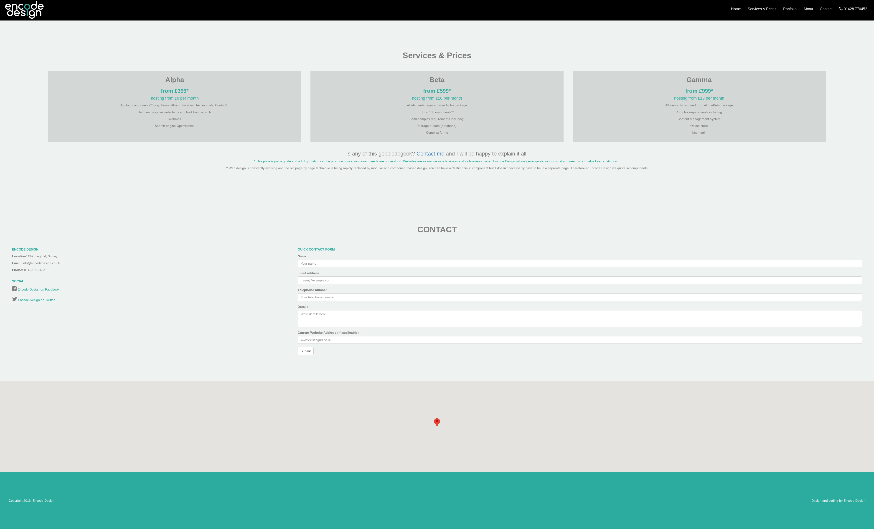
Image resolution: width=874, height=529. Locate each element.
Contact (826, 9)
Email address (309, 273)
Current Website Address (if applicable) (328, 332)
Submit (306, 351)
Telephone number (312, 290)
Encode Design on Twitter (36, 300)
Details (303, 306)
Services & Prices (762, 9)
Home (736, 9)
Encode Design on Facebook (38, 289)
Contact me (430, 153)
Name (302, 256)
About (808, 9)
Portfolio (790, 9)
